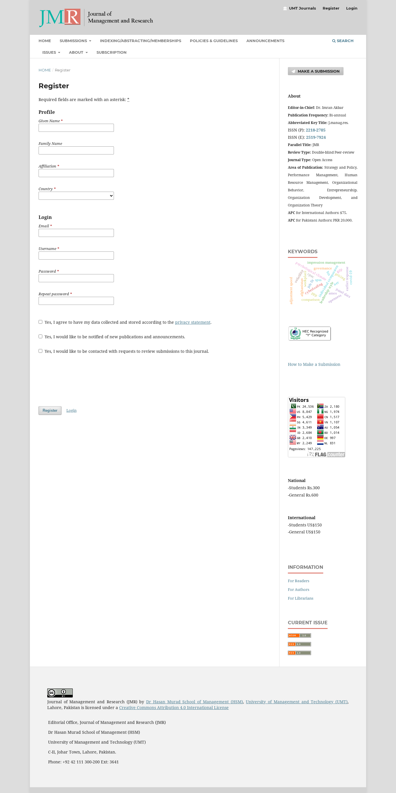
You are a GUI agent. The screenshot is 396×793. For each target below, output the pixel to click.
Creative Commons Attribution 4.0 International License (174, 707)
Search (345, 40)
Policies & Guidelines (214, 40)
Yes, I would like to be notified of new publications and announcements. (114, 336)
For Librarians (300, 598)
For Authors (298, 589)
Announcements (265, 40)
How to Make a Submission (314, 364)
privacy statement (192, 322)
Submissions (74, 40)
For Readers (298, 580)
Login (351, 8)
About (76, 52)
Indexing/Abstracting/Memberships (140, 40)
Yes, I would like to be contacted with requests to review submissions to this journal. (126, 351)
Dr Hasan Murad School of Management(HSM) (194, 701)
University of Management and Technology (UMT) (297, 701)
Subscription (112, 52)
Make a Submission (318, 71)
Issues (49, 52)
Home (45, 40)
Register (331, 8)
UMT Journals (302, 8)
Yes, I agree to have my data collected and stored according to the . (127, 322)
